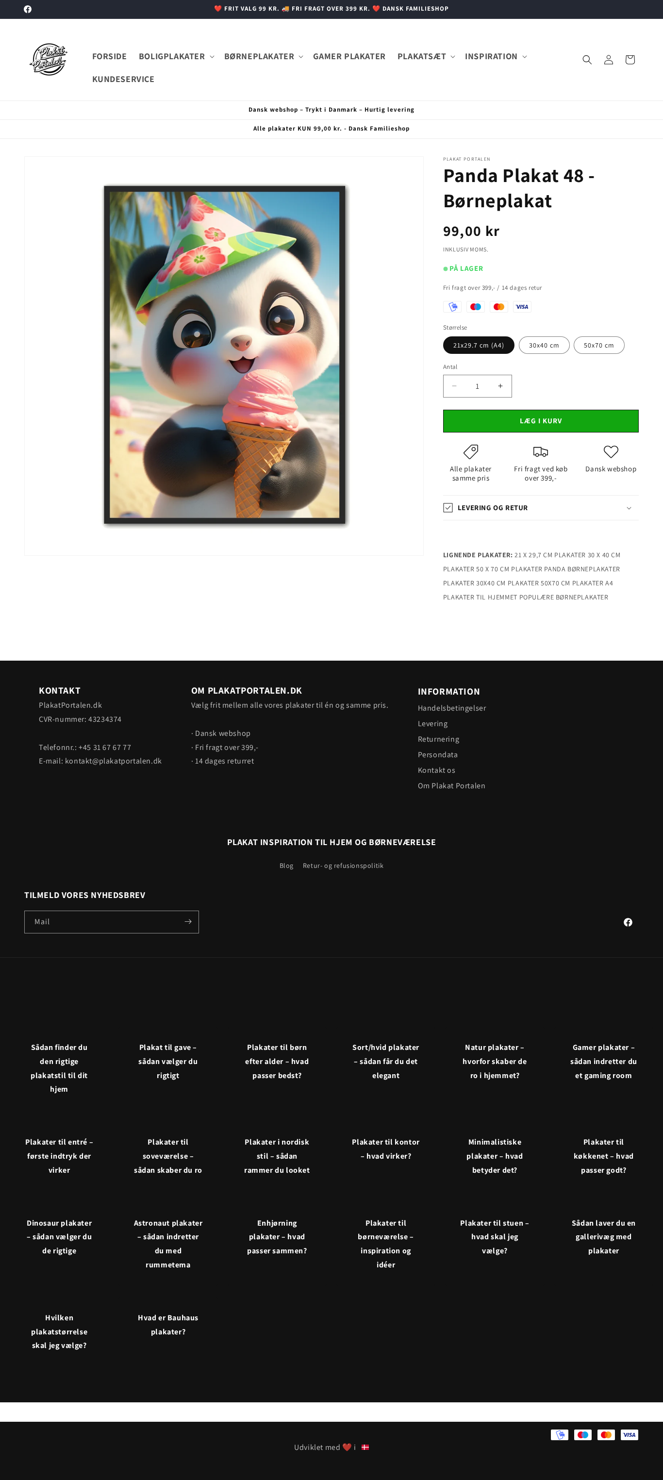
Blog (287, 865)
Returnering (439, 739)
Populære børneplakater (564, 597)
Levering (433, 723)
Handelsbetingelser (452, 708)
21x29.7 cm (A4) (478, 345)
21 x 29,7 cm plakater (550, 554)
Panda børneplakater (582, 569)
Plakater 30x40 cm (474, 583)
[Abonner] (188, 921)
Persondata (438, 754)
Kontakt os (437, 770)
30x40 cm (544, 345)
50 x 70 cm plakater (509, 569)
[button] (175, 56)
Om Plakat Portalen (452, 786)
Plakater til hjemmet (480, 597)
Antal (450, 367)
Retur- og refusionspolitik (343, 865)
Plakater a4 (592, 583)
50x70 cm (599, 345)
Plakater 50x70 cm (539, 583)
